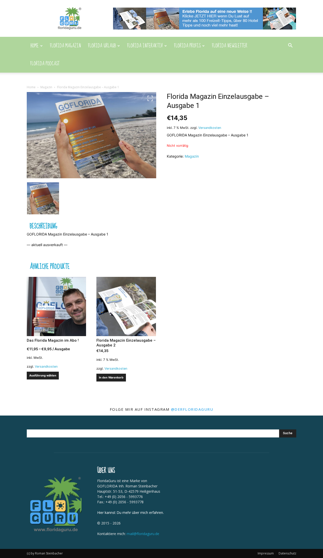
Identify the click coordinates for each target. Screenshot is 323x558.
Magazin (46, 87)
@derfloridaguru (192, 409)
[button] (290, 46)
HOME (34, 45)
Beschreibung (43, 226)
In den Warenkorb (111, 377)
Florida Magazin (65, 45)
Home (31, 87)
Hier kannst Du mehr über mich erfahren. (130, 512)
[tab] (43, 226)
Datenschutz (287, 553)
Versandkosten (209, 128)
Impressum (266, 553)
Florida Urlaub (102, 45)
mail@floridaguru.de (143, 533)
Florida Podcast (45, 63)
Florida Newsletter (229, 45)
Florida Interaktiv (145, 45)
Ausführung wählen (42, 375)
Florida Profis (187, 45)
